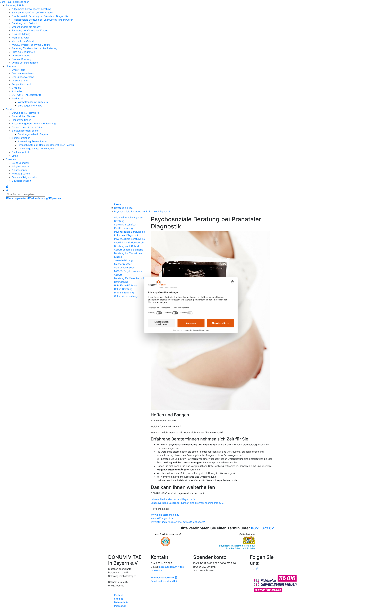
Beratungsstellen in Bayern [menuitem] (33, 134)
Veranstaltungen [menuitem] (21, 137)
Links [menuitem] (15, 155)
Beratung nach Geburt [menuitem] (24, 23)
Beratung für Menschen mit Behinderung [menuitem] (34, 48)
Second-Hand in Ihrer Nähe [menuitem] (27, 127)
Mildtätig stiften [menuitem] (21, 173)
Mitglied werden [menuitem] (21, 166)
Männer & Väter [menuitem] (20, 37)
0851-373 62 (262, 528)
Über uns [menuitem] (11, 66)
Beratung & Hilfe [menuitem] (15, 5)
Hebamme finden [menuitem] (21, 119)
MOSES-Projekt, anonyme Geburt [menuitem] (31, 44)
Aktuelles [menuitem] (17, 91)
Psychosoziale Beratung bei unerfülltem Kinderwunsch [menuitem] (42, 19)
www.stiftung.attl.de (162, 518)
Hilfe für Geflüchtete (125, 285)
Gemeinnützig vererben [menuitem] (25, 177)
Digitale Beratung (124, 292)
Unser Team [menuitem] (18, 69)
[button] (212, 487)
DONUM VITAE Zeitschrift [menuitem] (26, 94)
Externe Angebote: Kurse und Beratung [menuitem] (34, 123)
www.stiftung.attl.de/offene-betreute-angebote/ (178, 521)
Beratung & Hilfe (123, 207)
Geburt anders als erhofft (128, 249)
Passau (118, 204)
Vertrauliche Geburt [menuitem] (23, 41)
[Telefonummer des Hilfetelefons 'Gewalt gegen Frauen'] (275, 583)
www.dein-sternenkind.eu (165, 514)
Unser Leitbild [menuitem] (20, 80)
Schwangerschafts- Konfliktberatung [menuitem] (32, 12)
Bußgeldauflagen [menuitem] (21, 180)
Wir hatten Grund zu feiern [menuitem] (33, 101)
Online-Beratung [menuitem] (21, 55)
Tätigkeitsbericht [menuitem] (21, 84)
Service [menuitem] (10, 109)
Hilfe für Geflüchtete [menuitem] (23, 51)
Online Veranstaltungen (127, 296)
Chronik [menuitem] (16, 87)
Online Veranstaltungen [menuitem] (25, 62)
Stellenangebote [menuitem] (21, 152)
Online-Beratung (123, 288)
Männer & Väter (122, 263)
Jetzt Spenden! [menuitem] (20, 162)
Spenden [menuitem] (11, 159)
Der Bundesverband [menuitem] (23, 76)
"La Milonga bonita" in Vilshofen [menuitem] (36, 148)
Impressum (120, 605)
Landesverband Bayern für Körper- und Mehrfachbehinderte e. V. (187, 502)
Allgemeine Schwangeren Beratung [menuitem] (31, 8)
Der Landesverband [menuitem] (23, 73)
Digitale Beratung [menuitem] (21, 59)
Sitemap (118, 598)
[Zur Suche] (7, 190)
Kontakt (118, 595)
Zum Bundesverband (164, 577)
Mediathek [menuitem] (18, 98)
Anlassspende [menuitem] (19, 169)
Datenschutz (121, 602)
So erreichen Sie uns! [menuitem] (24, 116)
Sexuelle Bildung (123, 260)
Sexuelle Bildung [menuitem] (21, 34)
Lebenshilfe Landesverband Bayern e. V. (173, 499)
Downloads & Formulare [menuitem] (25, 112)
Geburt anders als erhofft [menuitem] (26, 26)
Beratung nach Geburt (126, 246)
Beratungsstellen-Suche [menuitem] (25, 130)
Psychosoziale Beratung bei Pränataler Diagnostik (142, 211)
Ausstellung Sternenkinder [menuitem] (32, 141)
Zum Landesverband (164, 581)
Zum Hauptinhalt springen (14, 1)
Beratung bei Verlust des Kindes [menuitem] (30, 30)
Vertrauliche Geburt (125, 267)
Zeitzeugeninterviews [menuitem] (30, 105)
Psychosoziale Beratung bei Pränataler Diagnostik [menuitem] (40, 16)
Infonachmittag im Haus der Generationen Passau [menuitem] (46, 144)
